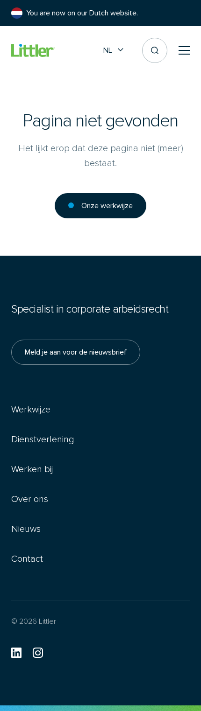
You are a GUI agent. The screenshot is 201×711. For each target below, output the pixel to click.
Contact (27, 558)
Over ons (29, 499)
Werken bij (32, 469)
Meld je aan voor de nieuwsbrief (76, 352)
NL (107, 50)
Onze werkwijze (107, 205)
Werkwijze (30, 409)
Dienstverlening (42, 439)
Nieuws (26, 528)
